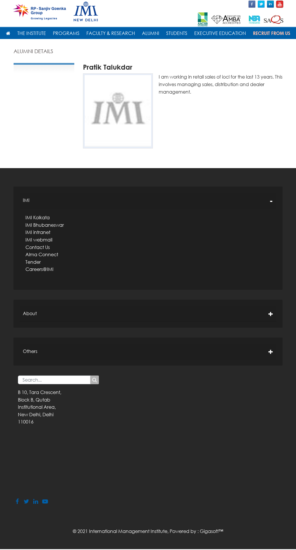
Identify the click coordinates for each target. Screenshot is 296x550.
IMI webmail (38, 240)
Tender (33, 262)
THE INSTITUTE (31, 33)
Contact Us (37, 247)
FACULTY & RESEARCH (110, 33)
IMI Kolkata (37, 217)
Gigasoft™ (211, 531)
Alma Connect (41, 254)
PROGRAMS (66, 33)
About (30, 313)
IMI (26, 200)
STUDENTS (176, 33)
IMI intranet (37, 232)
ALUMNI (150, 33)
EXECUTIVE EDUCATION (220, 33)
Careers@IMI (39, 269)
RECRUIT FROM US (271, 33)
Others (30, 351)
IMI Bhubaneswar (44, 225)
